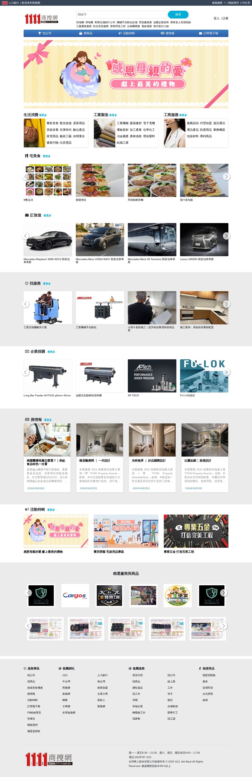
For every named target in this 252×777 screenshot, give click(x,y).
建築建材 (136, 123)
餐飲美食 (52, 123)
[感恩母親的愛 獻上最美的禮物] (56, 556)
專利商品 (206, 136)
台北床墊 (208, 693)
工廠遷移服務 (84, 26)
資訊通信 (219, 123)
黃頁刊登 (137, 675)
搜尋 (178, 14)
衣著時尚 (66, 129)
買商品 (88, 33)
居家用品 (79, 123)
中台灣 (66, 681)
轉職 (65, 700)
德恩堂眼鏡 (209, 675)
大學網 (66, 706)
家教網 (101, 706)
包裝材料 (193, 136)
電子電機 (149, 123)
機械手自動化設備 (127, 22)
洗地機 (80, 22)
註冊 (225, 18)
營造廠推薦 (145, 22)
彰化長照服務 (101, 26)
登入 (217, 18)
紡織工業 (123, 142)
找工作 (136, 693)
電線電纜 (146, 26)
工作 (170, 687)
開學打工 (173, 712)
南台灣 (101, 681)
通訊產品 (193, 129)
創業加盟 (102, 687)
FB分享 (246, 2)
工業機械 (123, 123)
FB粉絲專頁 (34, 712)
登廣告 (31, 718)
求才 (170, 693)
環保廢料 (149, 136)
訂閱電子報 (210, 33)
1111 (65, 675)
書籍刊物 (52, 142)
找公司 (47, 33)
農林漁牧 (136, 136)
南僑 (205, 700)
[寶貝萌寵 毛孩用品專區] (126, 556)
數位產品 (79, 129)
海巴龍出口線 (161, 26)
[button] (36, 76)
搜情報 (170, 33)
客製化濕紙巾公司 (105, 22)
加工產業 (136, 129)
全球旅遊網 (68, 712)
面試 (170, 700)
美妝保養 (52, 129)
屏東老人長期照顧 (180, 22)
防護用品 (206, 129)
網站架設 (137, 687)
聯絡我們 (233, 2)
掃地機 (89, 22)
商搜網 (36, 2)
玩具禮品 (66, 142)
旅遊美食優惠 (35, 687)
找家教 (136, 718)
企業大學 (102, 693)
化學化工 (149, 129)
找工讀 (171, 718)
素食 (205, 681)
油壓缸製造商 (161, 22)
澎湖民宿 (208, 687)
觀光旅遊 (66, 123)
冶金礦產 (123, 136)
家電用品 (52, 136)
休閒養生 (79, 136)
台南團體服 (133, 26)
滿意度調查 (33, 731)
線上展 (171, 681)
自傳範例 (173, 706)
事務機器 (219, 129)
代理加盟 (206, 123)
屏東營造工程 (118, 26)
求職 (135, 700)
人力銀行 (102, 675)
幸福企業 (137, 706)
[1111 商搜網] (41, 18)
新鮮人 (101, 700)
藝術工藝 (66, 136)
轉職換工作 (138, 712)
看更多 (43, 115)
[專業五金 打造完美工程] (196, 556)
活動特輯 (129, 33)
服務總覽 (217, 2)
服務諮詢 (193, 123)
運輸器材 (123, 129)
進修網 (66, 693)
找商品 (31, 681)
